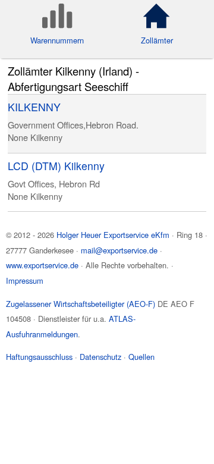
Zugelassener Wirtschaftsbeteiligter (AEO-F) (80, 303)
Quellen (141, 356)
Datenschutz (100, 356)
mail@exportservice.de (119, 250)
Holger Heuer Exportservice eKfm (112, 234)
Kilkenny (46, 137)
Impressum (24, 280)
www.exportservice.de (42, 265)
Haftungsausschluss (39, 356)
